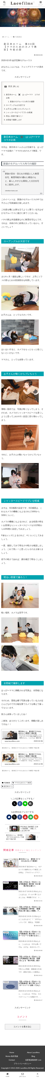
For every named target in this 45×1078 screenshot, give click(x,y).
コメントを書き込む (23, 1027)
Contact (12, 1060)
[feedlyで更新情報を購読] (30, 817)
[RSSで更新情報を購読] (36, 817)
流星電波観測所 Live (33, 1060)
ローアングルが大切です (15, 105)
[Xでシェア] (14, 803)
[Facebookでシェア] (19, 803)
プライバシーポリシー (22, 1064)
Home (11, 1052)
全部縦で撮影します (14, 120)
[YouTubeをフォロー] (25, 817)
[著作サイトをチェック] (9, 817)
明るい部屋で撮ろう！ (15, 116)
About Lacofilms (33, 1052)
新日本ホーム (8, 786)
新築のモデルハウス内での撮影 (22, 102)
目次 (10, 86)
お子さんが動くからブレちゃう (18, 109)
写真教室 (7, 783)
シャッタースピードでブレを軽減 (19, 112)
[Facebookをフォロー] (19, 817)
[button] (30, 803)
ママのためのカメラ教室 (22, 783)
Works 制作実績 (12, 1056)
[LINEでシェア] (25, 803)
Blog (33, 1056)
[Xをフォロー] (14, 817)
